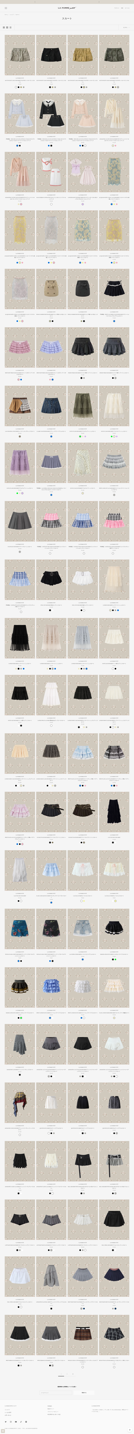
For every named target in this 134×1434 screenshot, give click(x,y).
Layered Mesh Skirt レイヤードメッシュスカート (114, 605)
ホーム (6, 14)
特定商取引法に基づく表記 (54, 1414)
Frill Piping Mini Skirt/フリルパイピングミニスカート (114, 1245)
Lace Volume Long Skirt (114, 837)
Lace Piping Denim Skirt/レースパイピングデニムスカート (82, 954)
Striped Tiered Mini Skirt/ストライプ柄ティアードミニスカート (82, 372)
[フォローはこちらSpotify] (26, 1422)
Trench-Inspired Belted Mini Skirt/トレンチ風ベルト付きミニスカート (51, 315)
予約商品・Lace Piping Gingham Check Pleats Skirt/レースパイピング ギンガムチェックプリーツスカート (51, 489)
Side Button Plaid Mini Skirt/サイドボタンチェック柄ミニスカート (114, 1361)
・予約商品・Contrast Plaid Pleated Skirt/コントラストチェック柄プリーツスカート (114, 547)
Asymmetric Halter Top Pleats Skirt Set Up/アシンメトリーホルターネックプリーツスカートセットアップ (114, 139)
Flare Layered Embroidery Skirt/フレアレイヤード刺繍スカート (114, 1012)
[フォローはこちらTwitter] (6, 1422)
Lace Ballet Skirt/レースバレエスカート (82, 895)
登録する (84, 1392)
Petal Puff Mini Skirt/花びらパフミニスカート (51, 605)
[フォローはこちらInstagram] (11, 1422)
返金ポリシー (51, 1408)
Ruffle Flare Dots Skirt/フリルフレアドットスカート (82, 488)
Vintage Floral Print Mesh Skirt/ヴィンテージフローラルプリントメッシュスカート (20, 955)
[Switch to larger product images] (4, 27)
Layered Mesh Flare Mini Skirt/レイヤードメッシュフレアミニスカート (83, 721)
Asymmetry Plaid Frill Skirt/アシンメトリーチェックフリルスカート (51, 1302)
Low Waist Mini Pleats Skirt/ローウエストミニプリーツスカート (20, 1245)
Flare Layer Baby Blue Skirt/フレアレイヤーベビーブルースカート (51, 896)
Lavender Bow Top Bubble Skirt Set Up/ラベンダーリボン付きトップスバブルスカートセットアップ (83, 198)
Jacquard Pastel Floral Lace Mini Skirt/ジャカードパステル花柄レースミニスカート (82, 256)
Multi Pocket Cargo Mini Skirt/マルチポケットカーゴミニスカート (20, 81)
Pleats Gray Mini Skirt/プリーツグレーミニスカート (20, 546)
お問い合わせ (8, 1415)
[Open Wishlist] (3, 1431)
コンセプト (7, 1409)
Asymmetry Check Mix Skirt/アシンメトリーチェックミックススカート (20, 1129)
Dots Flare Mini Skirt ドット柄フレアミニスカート (114, 663)
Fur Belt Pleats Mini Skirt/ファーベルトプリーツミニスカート (51, 837)
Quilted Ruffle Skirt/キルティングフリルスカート (51, 1128)
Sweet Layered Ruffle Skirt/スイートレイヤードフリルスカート (51, 1012)
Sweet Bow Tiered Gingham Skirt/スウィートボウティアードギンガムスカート (20, 373)
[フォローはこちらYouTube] (16, 1422)
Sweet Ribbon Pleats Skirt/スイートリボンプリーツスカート (20, 1360)
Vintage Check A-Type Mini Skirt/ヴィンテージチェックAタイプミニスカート (83, 1361)
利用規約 (50, 1406)
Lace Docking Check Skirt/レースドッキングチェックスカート (20, 431)
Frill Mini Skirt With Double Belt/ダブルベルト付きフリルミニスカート (83, 1187)
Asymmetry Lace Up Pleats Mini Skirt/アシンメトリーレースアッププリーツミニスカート (51, 1070)
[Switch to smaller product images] (7, 27)
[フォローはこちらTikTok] (21, 1422)
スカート (17, 14)
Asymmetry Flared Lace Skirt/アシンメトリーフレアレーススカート (20, 1187)
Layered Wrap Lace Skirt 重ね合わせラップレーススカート (51, 720)
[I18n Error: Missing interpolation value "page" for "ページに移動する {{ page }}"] (73, 1374)
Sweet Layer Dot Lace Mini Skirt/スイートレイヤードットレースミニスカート (114, 489)
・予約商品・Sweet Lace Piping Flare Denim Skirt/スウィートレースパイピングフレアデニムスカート (114, 315)
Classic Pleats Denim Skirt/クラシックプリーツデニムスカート (51, 431)
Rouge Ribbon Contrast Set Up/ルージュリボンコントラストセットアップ (51, 198)
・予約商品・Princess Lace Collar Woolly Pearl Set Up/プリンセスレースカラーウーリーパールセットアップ (20, 139)
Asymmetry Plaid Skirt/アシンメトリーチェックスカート (20, 1069)
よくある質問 (8, 1412)
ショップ (12, 14)
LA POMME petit (20, 78)
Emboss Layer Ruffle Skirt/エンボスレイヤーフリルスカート (114, 954)
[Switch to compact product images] (10, 27)
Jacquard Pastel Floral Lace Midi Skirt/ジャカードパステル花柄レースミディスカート (114, 198)
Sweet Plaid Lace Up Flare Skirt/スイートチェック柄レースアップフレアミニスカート (83, 779)
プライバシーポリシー (53, 1411)
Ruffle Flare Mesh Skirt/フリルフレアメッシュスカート (83, 431)
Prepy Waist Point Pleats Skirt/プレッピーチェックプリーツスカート (83, 1302)
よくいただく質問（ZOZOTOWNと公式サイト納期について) (67, 2)
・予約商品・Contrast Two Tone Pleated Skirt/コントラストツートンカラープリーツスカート (51, 547)
